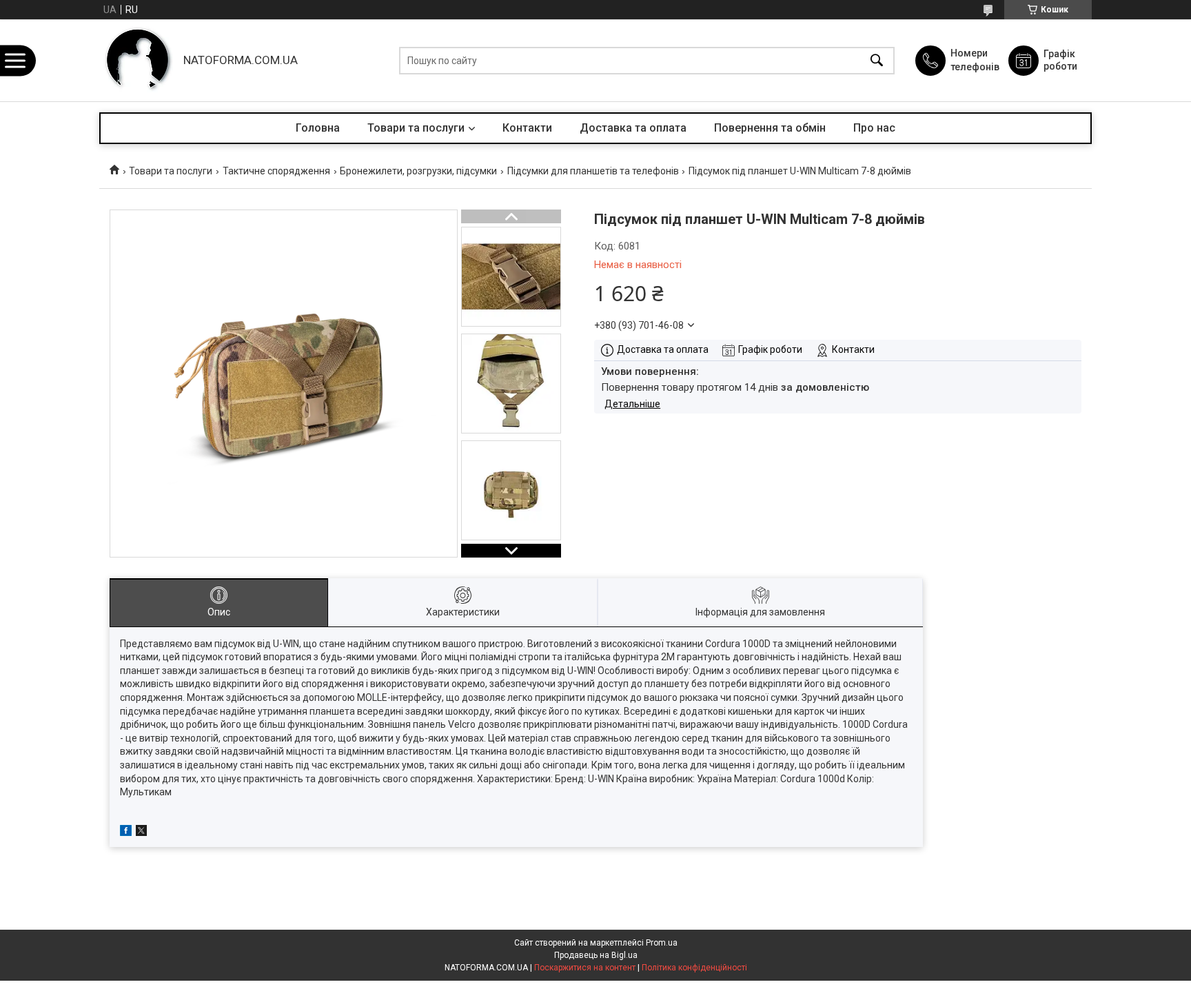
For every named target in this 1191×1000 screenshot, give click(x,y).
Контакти (527, 127)
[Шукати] (876, 60)
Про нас (874, 127)
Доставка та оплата (633, 127)
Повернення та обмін (770, 127)
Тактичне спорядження (276, 170)
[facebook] (126, 832)
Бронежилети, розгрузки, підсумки (418, 170)
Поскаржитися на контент (584, 967)
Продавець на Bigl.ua (596, 955)
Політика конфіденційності (694, 967)
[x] (141, 832)
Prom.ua (662, 943)
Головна (318, 127)
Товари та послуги (416, 127)
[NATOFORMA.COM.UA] (138, 60)
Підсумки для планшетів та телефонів (593, 170)
